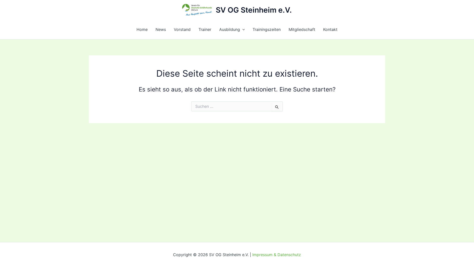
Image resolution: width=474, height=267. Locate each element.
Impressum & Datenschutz (276, 254)
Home (142, 29)
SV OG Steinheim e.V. (254, 9)
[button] (242, 29)
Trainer (204, 29)
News (161, 29)
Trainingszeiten (267, 29)
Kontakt (330, 29)
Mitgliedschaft (302, 29)
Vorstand (182, 29)
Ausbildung (229, 29)
